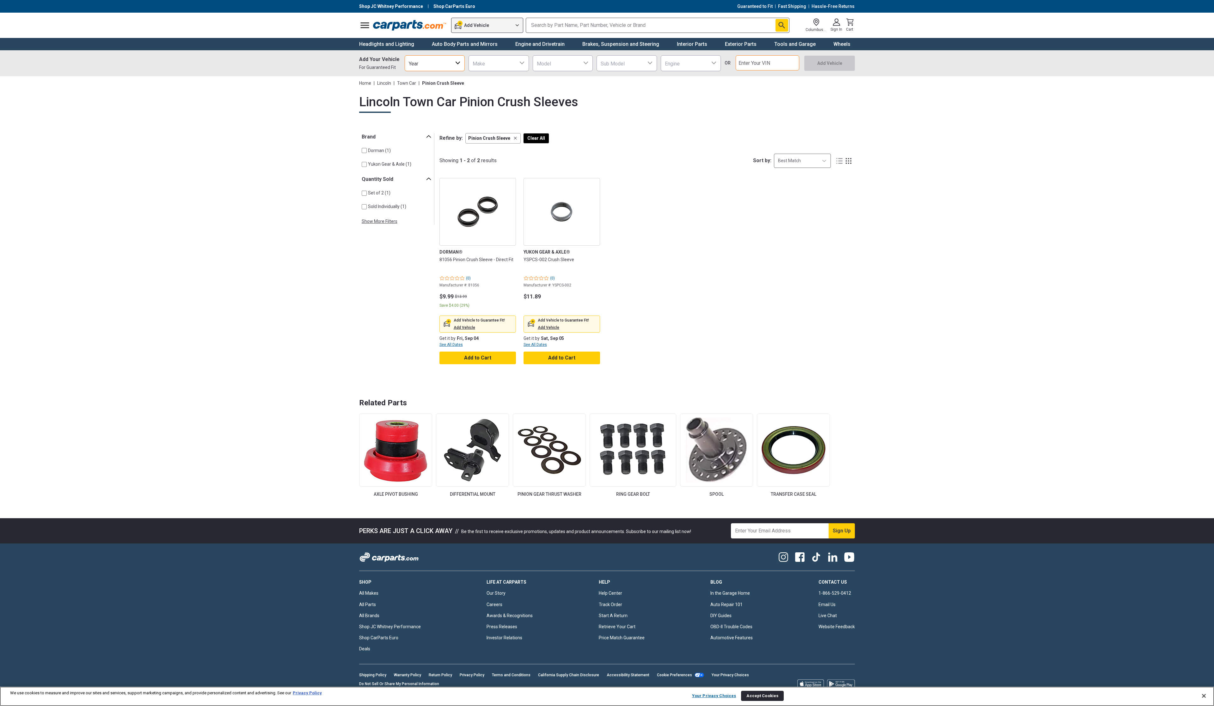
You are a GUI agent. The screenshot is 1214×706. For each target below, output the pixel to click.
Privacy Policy (472, 675)
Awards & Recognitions (510, 615)
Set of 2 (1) (379, 192)
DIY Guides (721, 615)
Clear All (536, 138)
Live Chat (828, 615)
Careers (494, 604)
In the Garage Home (730, 593)
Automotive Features (731, 637)
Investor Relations (504, 637)
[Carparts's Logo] (410, 25)
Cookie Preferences (674, 675)
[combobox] (435, 63)
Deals (364, 648)
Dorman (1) (379, 150)
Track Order (610, 604)
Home (365, 83)
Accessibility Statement (628, 675)
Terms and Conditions (511, 675)
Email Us (827, 604)
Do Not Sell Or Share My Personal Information (399, 684)
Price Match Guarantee (622, 637)
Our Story (496, 593)
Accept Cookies (762, 695)
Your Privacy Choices (730, 675)
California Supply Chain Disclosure (568, 675)
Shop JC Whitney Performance (390, 626)
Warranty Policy (407, 675)
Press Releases (502, 626)
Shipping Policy (372, 675)
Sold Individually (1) (387, 206)
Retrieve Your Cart (617, 626)
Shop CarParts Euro (378, 637)
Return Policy (440, 675)
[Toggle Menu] (365, 25)
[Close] (1204, 696)
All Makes (368, 593)
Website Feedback (837, 626)
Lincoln (384, 83)
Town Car (406, 83)
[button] (493, 138)
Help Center (610, 593)
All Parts (367, 604)
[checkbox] (364, 150)
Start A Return (613, 615)
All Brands (369, 615)
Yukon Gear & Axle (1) (389, 164)
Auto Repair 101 (726, 604)
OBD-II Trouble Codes (731, 626)
